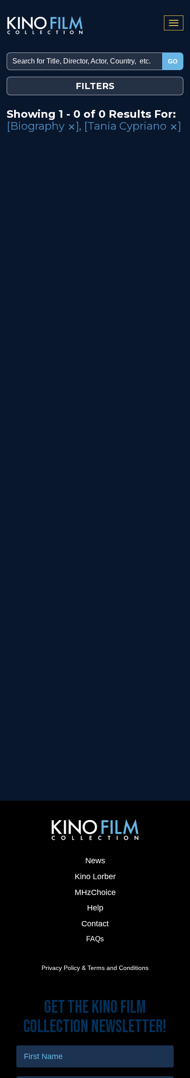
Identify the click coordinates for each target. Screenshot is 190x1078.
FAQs (95, 939)
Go (173, 61)
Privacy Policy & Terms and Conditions (95, 967)
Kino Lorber (95, 876)
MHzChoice (95, 892)
